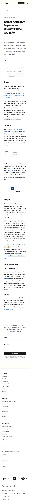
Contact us (5, 464)
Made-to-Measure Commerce (9, 401)
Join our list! (15, 353)
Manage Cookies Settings (8, 490)
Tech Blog (4, 439)
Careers (4, 466)
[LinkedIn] (14, 486)
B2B (3, 409)
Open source (5, 431)
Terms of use (5, 496)
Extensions (5, 389)
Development (5, 384)
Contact (21, 3)
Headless (4, 391)
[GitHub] (3, 486)
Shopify (4, 449)
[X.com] (11, 486)
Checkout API (5, 386)
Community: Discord (7, 436)
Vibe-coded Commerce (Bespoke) (10, 451)
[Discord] (7, 486)
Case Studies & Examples (8, 414)
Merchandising (5, 376)
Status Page (5, 429)
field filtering (11, 170)
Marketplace (5, 411)
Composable (5, 406)
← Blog (6, 10)
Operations (5, 381)
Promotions (5, 379)
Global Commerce (6, 404)
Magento (4, 454)
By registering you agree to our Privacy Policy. (15, 356)
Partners (4, 416)
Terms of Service (17, 359)
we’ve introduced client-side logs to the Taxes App (14, 95)
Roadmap (4, 434)
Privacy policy (5, 499)
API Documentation (7, 426)
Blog (3, 469)
